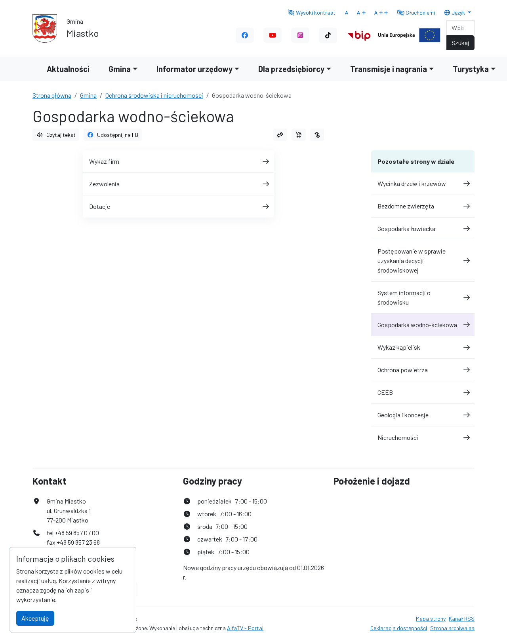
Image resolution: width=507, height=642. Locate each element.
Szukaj (460, 42)
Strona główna (51, 95)
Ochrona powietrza (402, 369)
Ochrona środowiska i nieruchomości (154, 95)
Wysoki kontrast (315, 12)
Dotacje (99, 206)
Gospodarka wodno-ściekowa (417, 324)
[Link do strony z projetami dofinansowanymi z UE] (409, 34)
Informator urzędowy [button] (194, 69)
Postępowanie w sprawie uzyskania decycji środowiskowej (411, 260)
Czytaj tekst (61, 134)
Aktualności (68, 69)
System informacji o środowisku (404, 297)
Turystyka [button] (471, 69)
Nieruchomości (397, 437)
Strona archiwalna (452, 628)
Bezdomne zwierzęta (405, 206)
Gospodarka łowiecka (406, 228)
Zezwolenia (104, 183)
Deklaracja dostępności (398, 628)
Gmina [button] (120, 69)
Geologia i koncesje (403, 415)
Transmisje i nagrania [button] (388, 69)
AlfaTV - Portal (245, 628)
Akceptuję (35, 618)
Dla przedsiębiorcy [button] (291, 69)
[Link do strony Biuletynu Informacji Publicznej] (359, 34)
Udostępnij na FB (117, 134)
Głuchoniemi (419, 12)
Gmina (88, 95)
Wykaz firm (104, 161)
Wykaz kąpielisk (398, 347)
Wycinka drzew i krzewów (411, 183)
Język (458, 12)
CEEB (385, 392)
